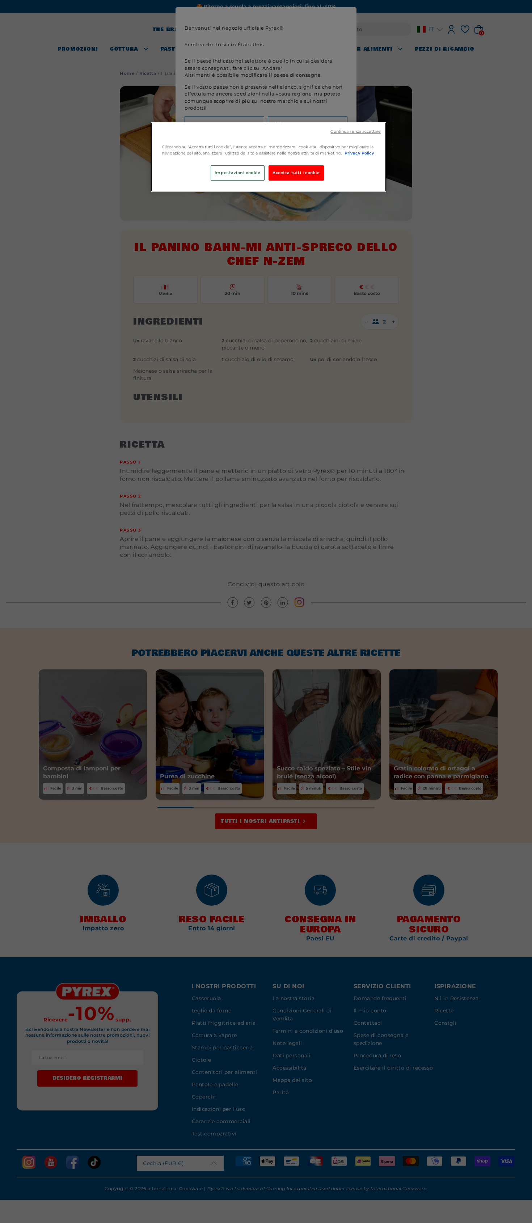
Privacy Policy (359, 153)
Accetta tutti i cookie (296, 172)
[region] (268, 157)
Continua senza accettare (355, 131)
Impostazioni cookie (238, 172)
